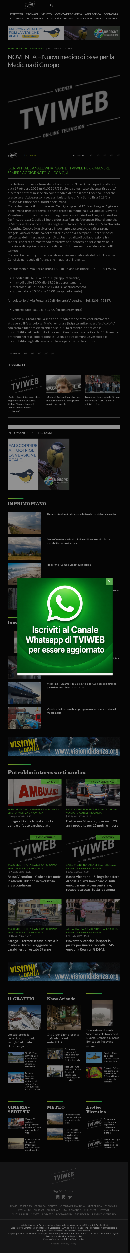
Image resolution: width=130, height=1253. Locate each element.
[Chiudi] (109, 581)
